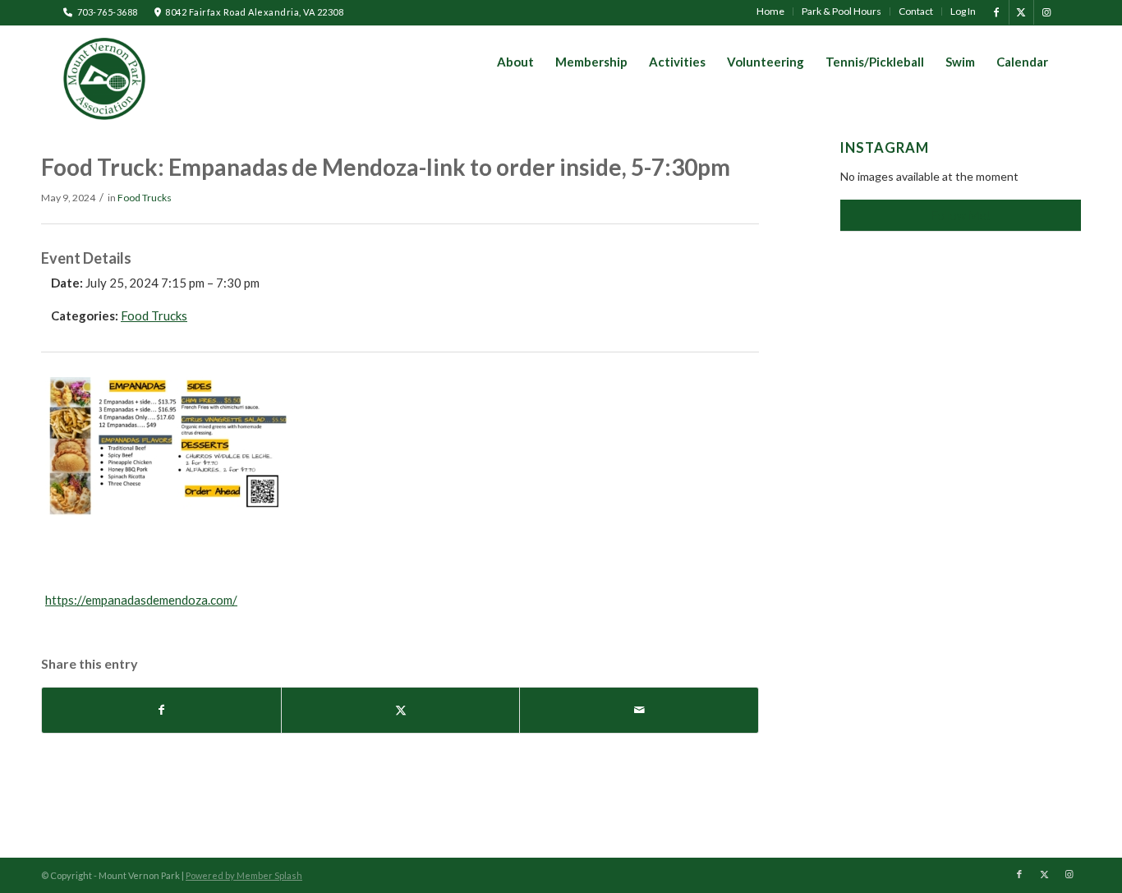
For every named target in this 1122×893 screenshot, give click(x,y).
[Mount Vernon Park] (104, 79)
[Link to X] (1021, 12)
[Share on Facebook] (161, 710)
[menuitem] (770, 11)
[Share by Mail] (639, 710)
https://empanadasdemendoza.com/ (141, 599)
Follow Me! (961, 215)
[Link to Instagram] (1046, 12)
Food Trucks (144, 197)
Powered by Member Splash (244, 875)
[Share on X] (401, 710)
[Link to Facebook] (997, 12)
